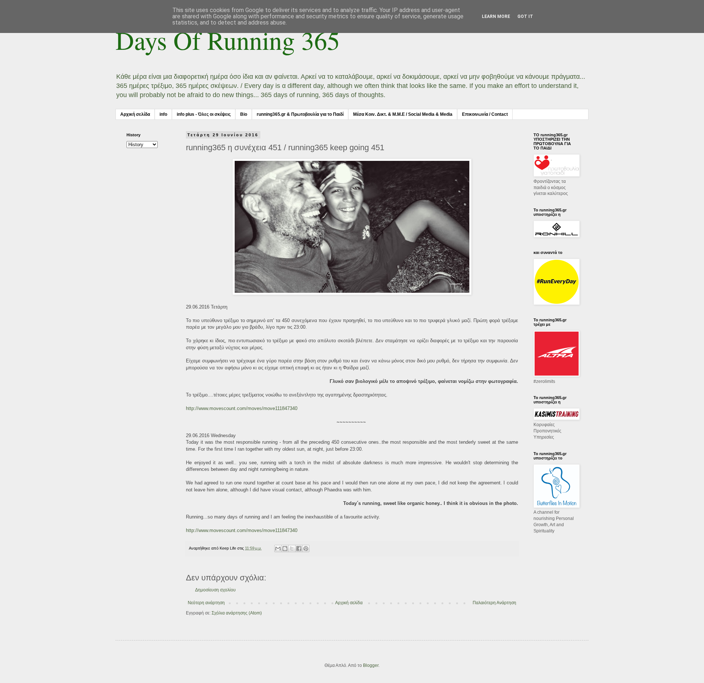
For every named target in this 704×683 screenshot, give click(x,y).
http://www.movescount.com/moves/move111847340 (241, 408)
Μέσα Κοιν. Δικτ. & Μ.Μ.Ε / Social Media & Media (402, 114)
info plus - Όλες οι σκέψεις (204, 114)
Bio (243, 114)
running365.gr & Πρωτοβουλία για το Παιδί (300, 114)
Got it (525, 16)
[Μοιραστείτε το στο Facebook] (298, 548)
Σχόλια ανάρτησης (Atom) (237, 613)
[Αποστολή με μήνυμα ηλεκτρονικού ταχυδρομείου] (278, 548)
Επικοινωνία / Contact (485, 114)
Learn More (496, 16)
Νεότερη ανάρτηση (206, 602)
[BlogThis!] (285, 548)
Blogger (370, 665)
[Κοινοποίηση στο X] (292, 548)
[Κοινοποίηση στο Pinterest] (305, 548)
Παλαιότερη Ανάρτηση (494, 602)
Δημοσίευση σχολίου (215, 589)
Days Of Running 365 (227, 40)
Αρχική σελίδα (135, 114)
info (163, 114)
